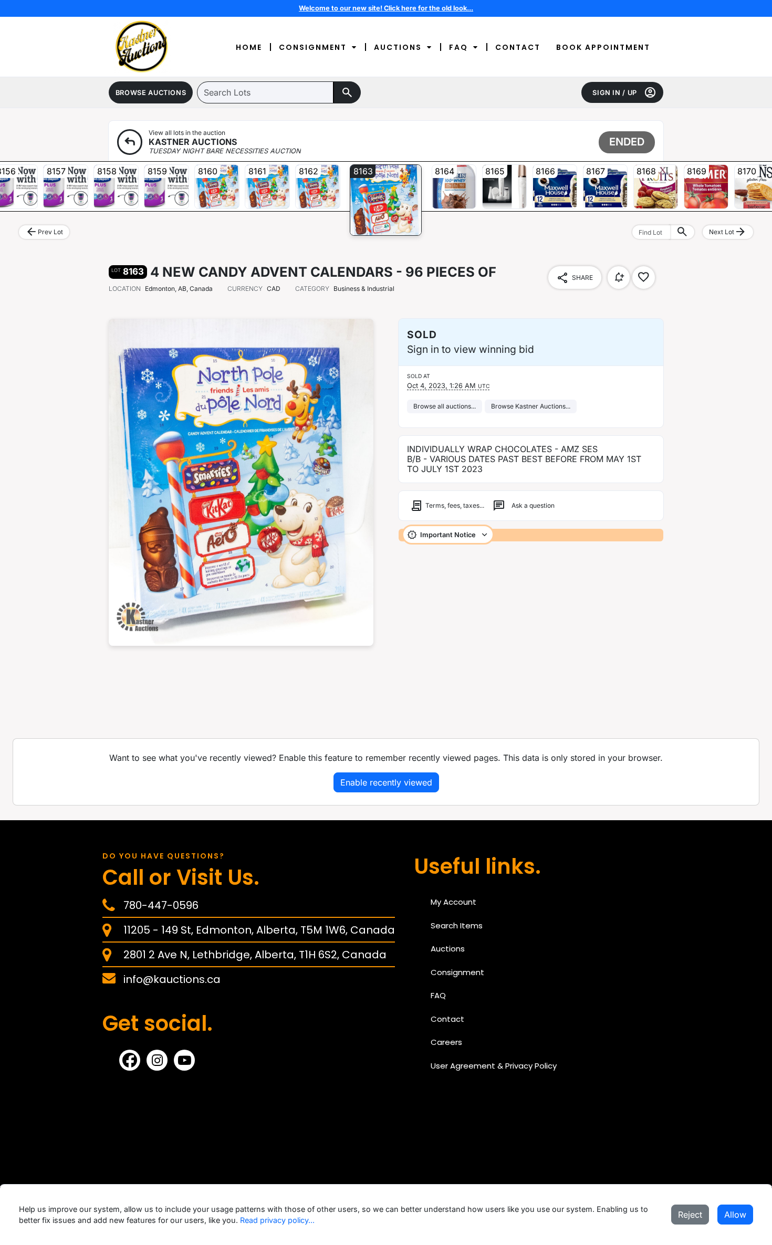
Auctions (398, 47)
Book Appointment (603, 47)
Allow (735, 1214)
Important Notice (448, 535)
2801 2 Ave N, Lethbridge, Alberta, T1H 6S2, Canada (255, 954)
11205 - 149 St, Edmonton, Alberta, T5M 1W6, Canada (259, 930)
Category (312, 288)
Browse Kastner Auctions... (530, 406)
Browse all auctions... (444, 406)
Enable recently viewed (386, 782)
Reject (690, 1214)
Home (249, 47)
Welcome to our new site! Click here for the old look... (386, 8)
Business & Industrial (344, 288)
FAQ (458, 47)
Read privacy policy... (277, 1220)
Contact (517, 47)
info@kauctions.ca (172, 979)
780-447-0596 (161, 905)
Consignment (313, 47)
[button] (151, 92)
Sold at (418, 376)
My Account (453, 901)
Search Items (457, 925)
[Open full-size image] (241, 482)
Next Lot (728, 232)
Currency (245, 288)
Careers (446, 1042)
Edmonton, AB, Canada (179, 288)
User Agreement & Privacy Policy (494, 1065)
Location (125, 288)
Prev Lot (44, 232)
